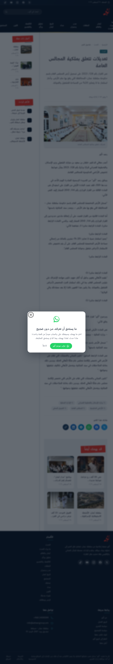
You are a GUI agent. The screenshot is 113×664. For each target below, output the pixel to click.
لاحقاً (45, 346)
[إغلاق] (31, 315)
